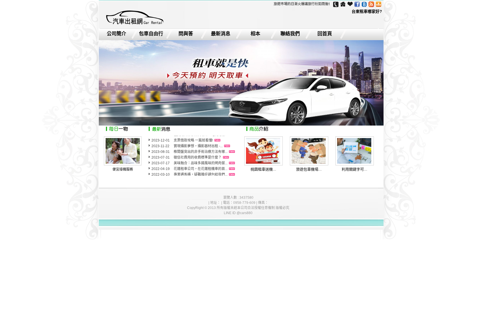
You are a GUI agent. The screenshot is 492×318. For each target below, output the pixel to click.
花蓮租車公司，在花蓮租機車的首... (200, 164)
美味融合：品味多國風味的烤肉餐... (200, 158)
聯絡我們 (290, 33)
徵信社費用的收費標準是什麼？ (198, 152)
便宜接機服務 (122, 169)
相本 (255, 33)
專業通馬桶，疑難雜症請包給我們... (200, 169)
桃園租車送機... (263, 169)
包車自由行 (151, 33)
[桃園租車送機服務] (263, 162)
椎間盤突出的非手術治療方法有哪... (200, 147)
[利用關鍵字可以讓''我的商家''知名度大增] (354, 162)
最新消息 (220, 33)
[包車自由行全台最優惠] (134, 24)
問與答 (186, 33)
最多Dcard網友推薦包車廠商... (197, 175)
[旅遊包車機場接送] (309, 162)
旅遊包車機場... (309, 169)
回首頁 (324, 33)
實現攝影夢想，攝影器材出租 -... (198, 141)
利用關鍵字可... (354, 169)
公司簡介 (116, 33)
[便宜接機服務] (123, 163)
